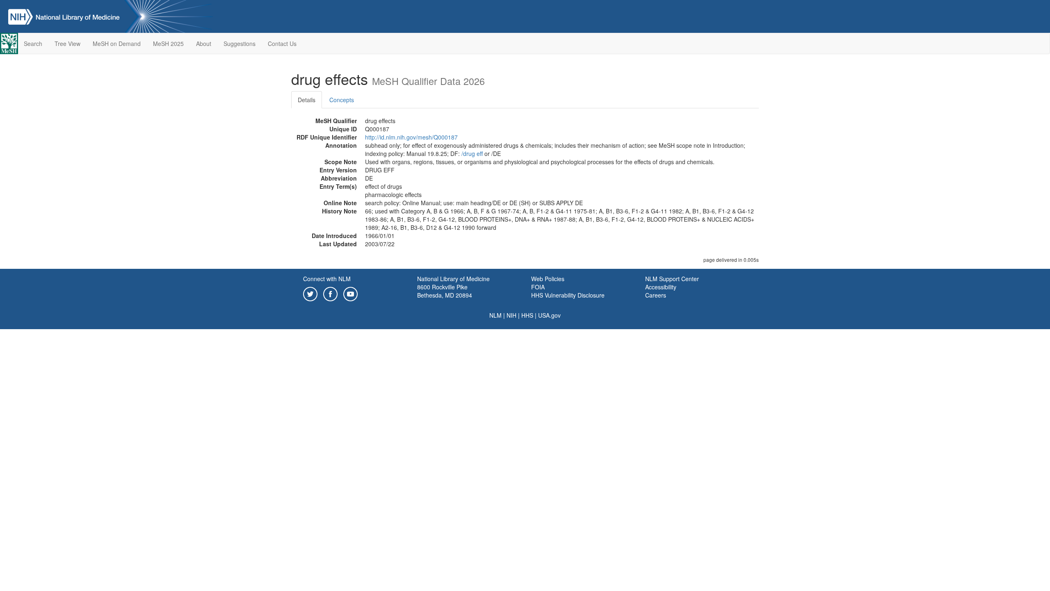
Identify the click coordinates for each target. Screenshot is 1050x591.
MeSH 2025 (168, 43)
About (203, 43)
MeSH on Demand (117, 43)
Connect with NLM (327, 279)
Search (33, 43)
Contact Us (282, 43)
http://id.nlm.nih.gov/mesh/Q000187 (411, 137)
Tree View (67, 43)
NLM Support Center (672, 279)
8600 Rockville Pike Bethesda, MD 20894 (444, 291)
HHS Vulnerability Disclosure (568, 295)
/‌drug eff (472, 153)
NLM (495, 315)
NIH (511, 315)
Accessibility (660, 287)
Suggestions (240, 43)
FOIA (538, 287)
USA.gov (549, 315)
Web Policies (547, 279)
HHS (527, 315)
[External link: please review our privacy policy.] (310, 293)
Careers (655, 295)
